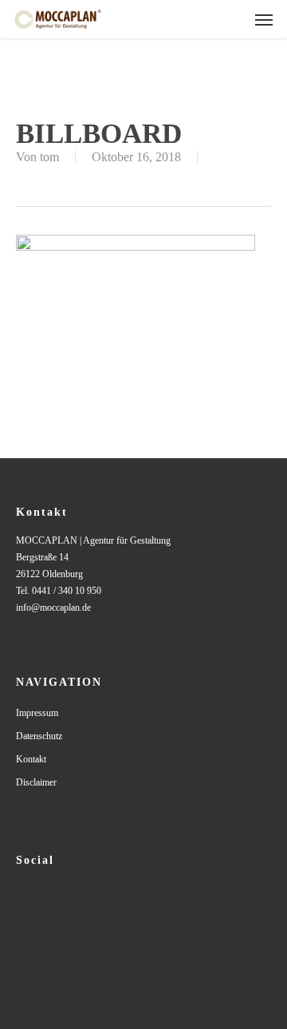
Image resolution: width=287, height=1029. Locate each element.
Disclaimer (36, 782)
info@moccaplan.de (53, 607)
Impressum (37, 712)
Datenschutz (39, 736)
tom (49, 157)
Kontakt (31, 759)
